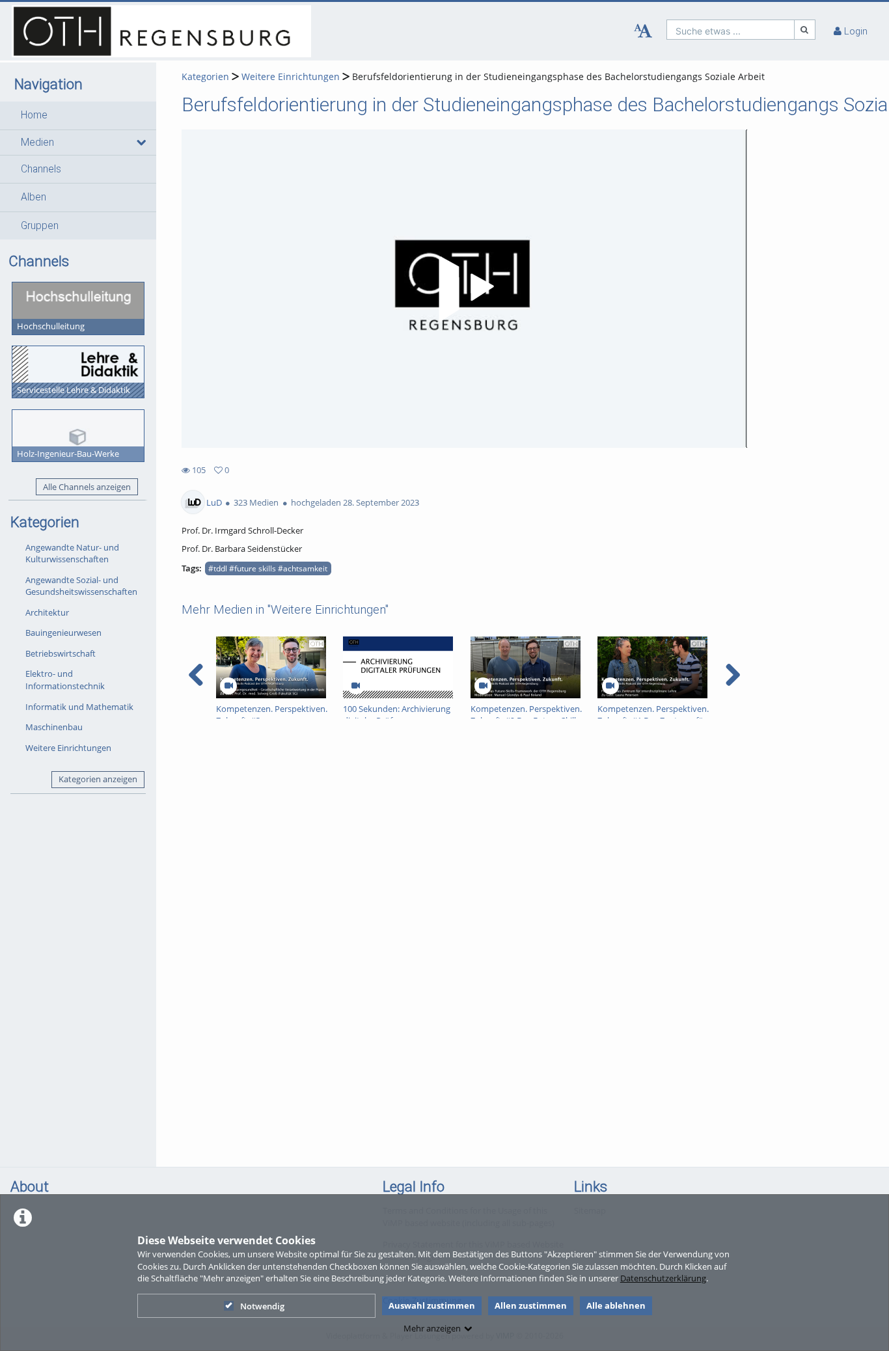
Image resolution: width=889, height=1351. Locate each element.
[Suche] (805, 30)
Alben (33, 197)
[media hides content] (140, 142)
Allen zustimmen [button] (531, 1305)
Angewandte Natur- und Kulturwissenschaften (72, 553)
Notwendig (262, 1306)
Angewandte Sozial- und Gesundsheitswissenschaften (81, 586)
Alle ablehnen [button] (616, 1305)
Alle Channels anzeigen (87, 487)
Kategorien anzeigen (98, 779)
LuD (214, 502)
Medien (37, 142)
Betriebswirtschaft (60, 653)
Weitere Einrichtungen (68, 748)
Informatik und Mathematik (79, 707)
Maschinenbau (54, 727)
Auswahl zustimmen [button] (432, 1305)
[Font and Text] (643, 31)
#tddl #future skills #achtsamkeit (267, 568)
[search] (730, 30)
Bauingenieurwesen (63, 632)
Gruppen (40, 226)
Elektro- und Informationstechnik (65, 680)
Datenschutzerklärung (663, 1278)
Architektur (47, 612)
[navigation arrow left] (196, 675)
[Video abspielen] (464, 288)
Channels (41, 169)
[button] (78, 115)
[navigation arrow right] (732, 675)
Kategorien (205, 76)
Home (34, 115)
